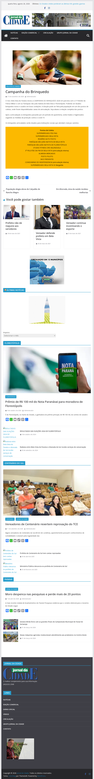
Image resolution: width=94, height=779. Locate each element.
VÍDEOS (6, 714)
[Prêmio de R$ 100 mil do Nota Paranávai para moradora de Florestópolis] (47, 370)
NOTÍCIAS (14, 33)
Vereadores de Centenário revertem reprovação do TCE (41, 524)
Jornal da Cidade (22, 519)
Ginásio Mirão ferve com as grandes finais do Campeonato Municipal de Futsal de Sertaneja (51, 623)
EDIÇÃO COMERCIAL (29, 33)
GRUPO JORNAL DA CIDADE (67, 33)
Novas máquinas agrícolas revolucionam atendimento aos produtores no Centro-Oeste (53, 635)
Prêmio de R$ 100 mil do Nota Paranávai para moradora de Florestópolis (44, 404)
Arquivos (6, 332)
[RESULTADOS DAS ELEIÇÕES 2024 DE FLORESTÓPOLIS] (10, 433)
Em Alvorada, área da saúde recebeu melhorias (72, 191)
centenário (10, 519)
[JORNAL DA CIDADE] (20, 669)
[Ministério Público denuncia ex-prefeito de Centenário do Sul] (10, 568)
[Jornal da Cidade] (6, 35)
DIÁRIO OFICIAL (9, 709)
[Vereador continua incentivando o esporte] (77, 206)
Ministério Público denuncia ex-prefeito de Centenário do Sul (43, 566)
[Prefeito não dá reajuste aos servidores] (16, 206)
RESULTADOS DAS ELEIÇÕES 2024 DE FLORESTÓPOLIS (40, 431)
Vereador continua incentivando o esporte (76, 225)
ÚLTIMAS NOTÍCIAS (15, 290)
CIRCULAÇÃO (48, 33)
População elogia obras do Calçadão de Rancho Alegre (23, 191)
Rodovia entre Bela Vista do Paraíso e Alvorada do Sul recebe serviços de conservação (53, 447)
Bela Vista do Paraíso (13, 86)
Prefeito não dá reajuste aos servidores (14, 225)
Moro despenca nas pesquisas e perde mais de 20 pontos (43, 594)
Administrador (31, 97)
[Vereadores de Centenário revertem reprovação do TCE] (47, 492)
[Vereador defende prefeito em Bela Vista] (47, 206)
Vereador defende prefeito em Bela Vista (45, 236)
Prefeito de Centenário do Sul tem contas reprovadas (40, 553)
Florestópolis (10, 397)
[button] (38, 32)
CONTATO (14, 38)
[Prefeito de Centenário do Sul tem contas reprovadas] (10, 555)
